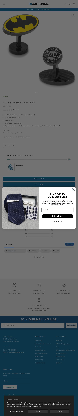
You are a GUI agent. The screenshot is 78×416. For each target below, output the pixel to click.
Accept (38, 411)
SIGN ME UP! (57, 216)
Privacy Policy (37, 406)
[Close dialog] (73, 189)
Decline (59, 411)
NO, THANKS (57, 222)
